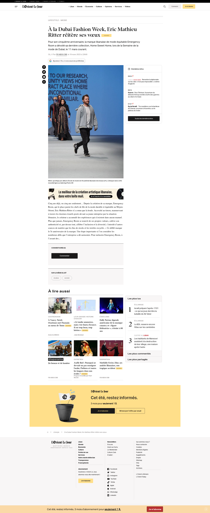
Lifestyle (53, 20)
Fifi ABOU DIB (61, 54)
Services (81, 455)
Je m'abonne (155, 509)
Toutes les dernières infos (144, 118)
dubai (56, 278)
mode (67, 278)
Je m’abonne (103, 411)
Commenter (64, 256)
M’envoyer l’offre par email (130, 411)
